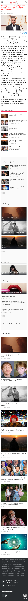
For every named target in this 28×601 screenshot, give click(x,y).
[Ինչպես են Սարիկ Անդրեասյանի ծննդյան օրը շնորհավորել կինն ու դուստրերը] (14, 493)
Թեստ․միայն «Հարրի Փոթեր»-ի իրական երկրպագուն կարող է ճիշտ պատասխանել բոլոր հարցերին (13, 303)
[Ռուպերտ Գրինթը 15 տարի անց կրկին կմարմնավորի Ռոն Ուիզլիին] (4, 122)
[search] (26, 2)
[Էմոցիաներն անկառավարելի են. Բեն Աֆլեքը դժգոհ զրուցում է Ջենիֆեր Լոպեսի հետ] (5, 173)
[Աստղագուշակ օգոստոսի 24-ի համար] (5, 187)
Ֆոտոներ (6, 262)
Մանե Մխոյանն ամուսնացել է (17, 179)
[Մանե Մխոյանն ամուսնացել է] (5, 181)
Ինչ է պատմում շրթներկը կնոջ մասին (11, 292)
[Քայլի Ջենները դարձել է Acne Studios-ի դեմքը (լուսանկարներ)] (14, 270)
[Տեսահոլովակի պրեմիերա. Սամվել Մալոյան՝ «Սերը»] (4, 128)
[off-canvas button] (2, 2)
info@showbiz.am (10, 585)
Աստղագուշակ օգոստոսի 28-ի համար (11, 552)
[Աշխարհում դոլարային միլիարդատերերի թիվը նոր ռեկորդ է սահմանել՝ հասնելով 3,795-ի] (4, 148)
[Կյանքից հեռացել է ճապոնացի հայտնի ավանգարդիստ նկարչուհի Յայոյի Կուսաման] (4, 135)
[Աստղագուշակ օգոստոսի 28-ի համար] (14, 542)
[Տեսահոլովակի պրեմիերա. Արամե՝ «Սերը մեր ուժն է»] (5, 167)
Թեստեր (5, 281)
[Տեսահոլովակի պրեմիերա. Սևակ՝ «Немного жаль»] (4, 116)
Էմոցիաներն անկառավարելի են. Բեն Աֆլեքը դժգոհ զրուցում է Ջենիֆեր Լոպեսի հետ (17, 173)
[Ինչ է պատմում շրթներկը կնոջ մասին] (14, 288)
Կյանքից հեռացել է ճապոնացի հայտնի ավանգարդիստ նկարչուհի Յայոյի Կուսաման (17, 134)
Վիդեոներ (6, 204)
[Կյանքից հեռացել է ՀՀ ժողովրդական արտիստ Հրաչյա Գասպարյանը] (14, 517)
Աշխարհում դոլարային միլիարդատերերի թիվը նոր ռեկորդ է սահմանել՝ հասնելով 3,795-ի (18, 148)
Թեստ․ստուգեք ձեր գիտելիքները (10, 296)
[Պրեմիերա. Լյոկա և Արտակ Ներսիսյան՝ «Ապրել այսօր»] (4, 142)
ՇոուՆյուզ (3, 11)
